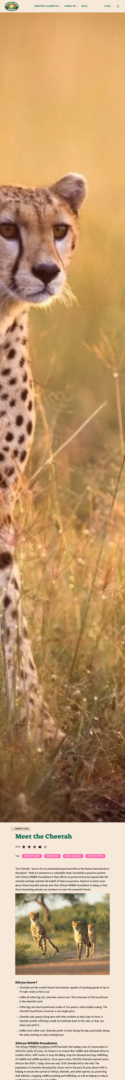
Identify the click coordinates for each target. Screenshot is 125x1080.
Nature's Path (95, 856)
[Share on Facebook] (23, 847)
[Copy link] (45, 847)
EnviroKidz (52, 856)
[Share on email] (40, 847)
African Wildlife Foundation (35, 1047)
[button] (118, 6)
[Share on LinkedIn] (29, 847)
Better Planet (32, 856)
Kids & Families (73, 856)
